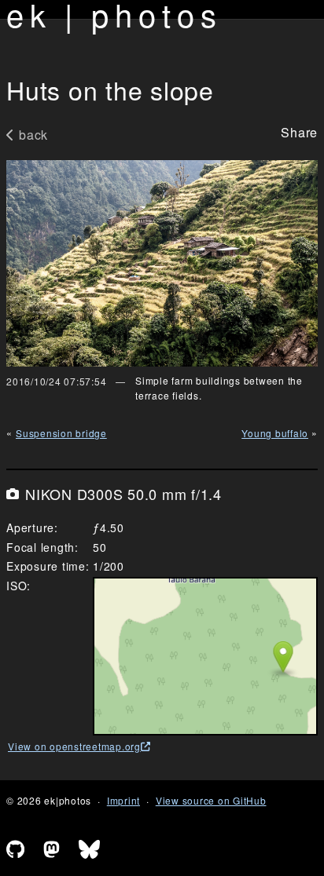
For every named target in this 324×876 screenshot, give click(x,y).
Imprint (123, 800)
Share (299, 132)
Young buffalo (274, 433)
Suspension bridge (61, 433)
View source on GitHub (211, 800)
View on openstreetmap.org (74, 746)
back (33, 135)
